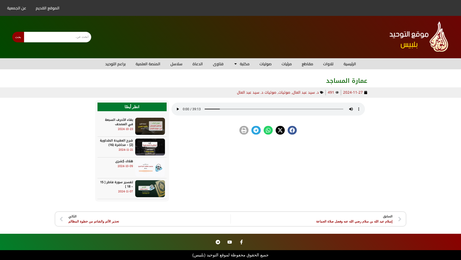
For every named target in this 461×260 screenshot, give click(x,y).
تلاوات (328, 63)
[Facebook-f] (241, 242)
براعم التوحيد (115, 63)
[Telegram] (218, 242)
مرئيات (287, 63)
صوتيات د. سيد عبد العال (256, 92)
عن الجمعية (16, 8)
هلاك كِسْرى (124, 161)
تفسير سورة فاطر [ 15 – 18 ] (116, 184)
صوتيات (266, 63)
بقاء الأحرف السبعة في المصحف (119, 122)
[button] (292, 130)
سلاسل (176, 63)
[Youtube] (229, 242)
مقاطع (307, 63)
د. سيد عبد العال (305, 92)
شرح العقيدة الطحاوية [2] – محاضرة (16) (116, 142)
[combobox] (57, 37)
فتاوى (218, 63)
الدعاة (198, 63)
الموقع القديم (48, 8)
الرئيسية (350, 63)
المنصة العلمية (148, 63)
